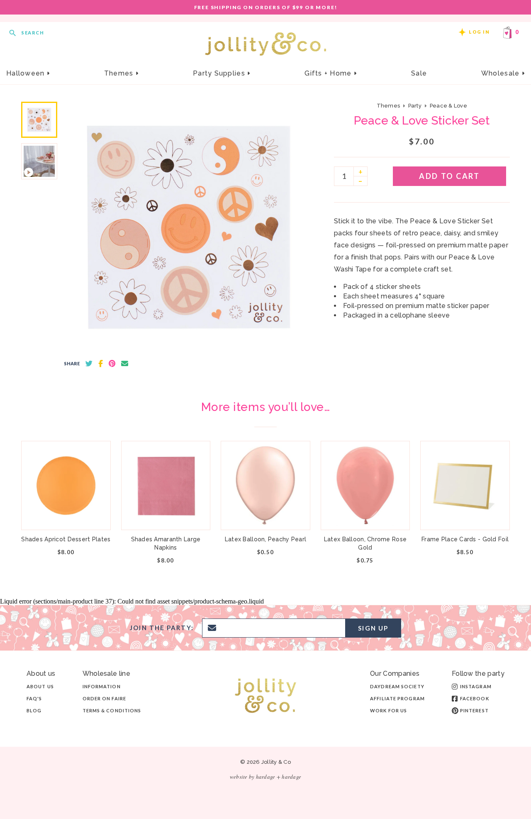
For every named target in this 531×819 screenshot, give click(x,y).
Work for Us (388, 710)
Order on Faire (104, 698)
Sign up (373, 628)
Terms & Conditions (112, 710)
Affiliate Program (397, 698)
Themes (120, 73)
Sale (419, 73)
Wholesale (501, 73)
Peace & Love (448, 106)
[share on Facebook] (100, 363)
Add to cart (449, 176)
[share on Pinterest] (112, 363)
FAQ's (34, 698)
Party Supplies (220, 73)
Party (414, 106)
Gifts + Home (329, 73)
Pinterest (474, 710)
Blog (34, 710)
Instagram (476, 686)
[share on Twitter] (89, 363)
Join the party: (162, 628)
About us (40, 686)
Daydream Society (397, 686)
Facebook (474, 698)
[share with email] (124, 363)
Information (102, 686)
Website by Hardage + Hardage (265, 776)
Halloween (26, 73)
